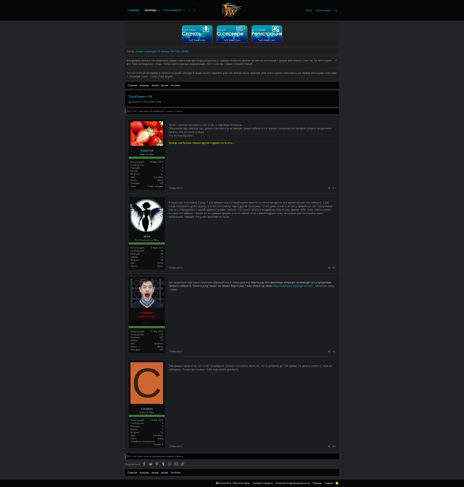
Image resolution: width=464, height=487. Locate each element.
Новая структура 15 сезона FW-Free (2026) (162, 51)
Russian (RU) (224, 483)
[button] (159, 10)
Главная (133, 10)
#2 (334, 267)
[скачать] (197, 42)
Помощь (317, 483)
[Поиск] (336, 10)
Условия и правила (262, 483)
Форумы (150, 10)
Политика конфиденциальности (292, 483)
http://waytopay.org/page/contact (293, 285)
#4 (334, 446)
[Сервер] (232, 42)
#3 (334, 351)
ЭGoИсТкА (137, 101)
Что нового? (172, 10)
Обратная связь (241, 483)
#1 (334, 188)
